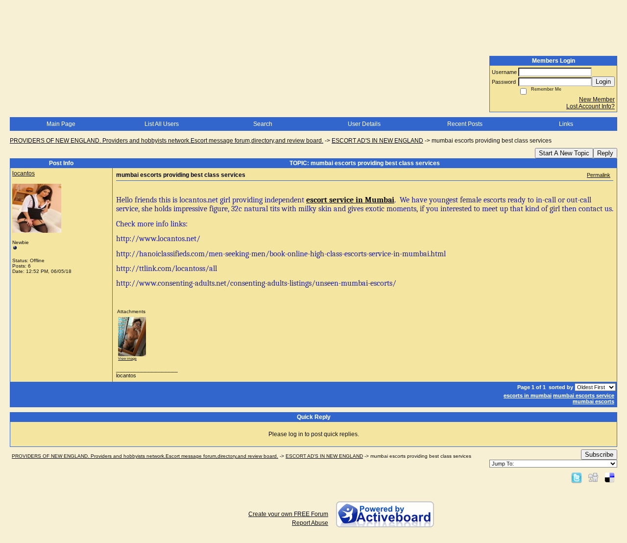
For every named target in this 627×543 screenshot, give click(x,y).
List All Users (162, 124)
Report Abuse (310, 522)
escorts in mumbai (528, 395)
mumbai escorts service (583, 395)
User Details (364, 124)
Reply (605, 153)
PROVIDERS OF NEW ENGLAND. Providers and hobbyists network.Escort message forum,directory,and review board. (166, 140)
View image (127, 358)
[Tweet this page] (576, 477)
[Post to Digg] (593, 477)
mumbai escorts (593, 401)
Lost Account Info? (590, 106)
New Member (597, 99)
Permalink (598, 175)
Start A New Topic (564, 153)
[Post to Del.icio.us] (609, 477)
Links (566, 124)
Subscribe (599, 454)
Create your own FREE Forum (288, 514)
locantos (23, 173)
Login (603, 81)
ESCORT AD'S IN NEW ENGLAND (377, 140)
